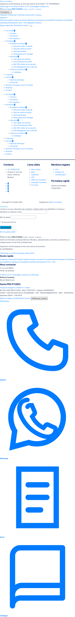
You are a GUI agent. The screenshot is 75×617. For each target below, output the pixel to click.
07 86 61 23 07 (23, 6)
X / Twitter (26, 288)
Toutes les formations (18, 69)
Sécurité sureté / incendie (22, 46)
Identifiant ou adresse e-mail (10, 212)
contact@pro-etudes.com (39, 6)
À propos (38, 15)
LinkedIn (19, 288)
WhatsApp (35, 275)
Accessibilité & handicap (54, 20)
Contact (9, 90)
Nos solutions (15, 38)
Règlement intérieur (34, 23)
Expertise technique (17, 80)
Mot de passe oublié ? (8, 232)
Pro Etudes (10, 31)
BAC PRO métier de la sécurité (24, 64)
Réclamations (13, 23)
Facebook (3, 288)
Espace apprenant (6, 25)
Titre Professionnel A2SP (22, 62)
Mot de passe (5, 217)
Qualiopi (3, 18)
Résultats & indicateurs (35, 20)
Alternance (13, 56)
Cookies (27, 298)
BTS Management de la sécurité (25, 67)
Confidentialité (18, 298)
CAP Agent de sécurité (21, 59)
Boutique (9, 88)
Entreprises (12, 15)
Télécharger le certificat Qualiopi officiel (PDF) (17, 253)
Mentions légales (6, 298)
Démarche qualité (6, 20)
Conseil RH (14, 82)
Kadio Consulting (55, 202)
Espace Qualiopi (24, 259)
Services (9, 77)
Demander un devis (22, 25)
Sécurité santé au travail (22, 49)
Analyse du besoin (20, 20)
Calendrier (4, 15)
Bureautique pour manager (23, 54)
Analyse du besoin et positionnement (44, 259)
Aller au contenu (6, 1)
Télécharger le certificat (9, 6)
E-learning (20, 15)
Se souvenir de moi (8, 222)
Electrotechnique (19, 51)
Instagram (11, 288)
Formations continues (17, 44)
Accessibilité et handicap (9, 262)
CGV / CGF (23, 23)
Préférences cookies (39, 298)
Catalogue (17, 72)
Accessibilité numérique (27, 262)
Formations (6, 12)
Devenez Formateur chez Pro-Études (19, 85)
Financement (29, 15)
